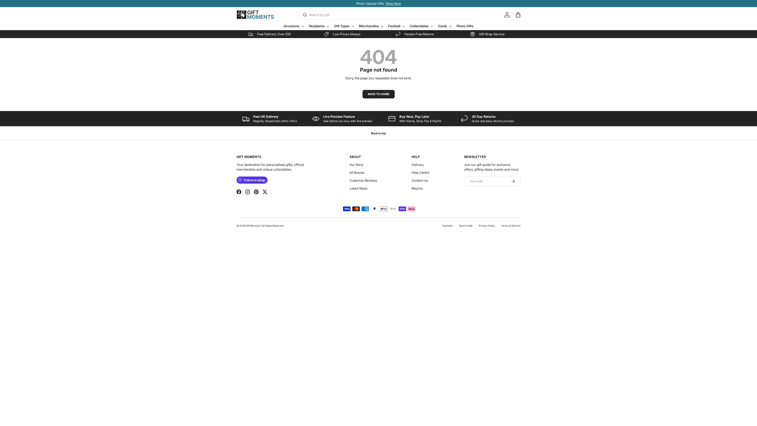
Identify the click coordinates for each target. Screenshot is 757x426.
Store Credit (466, 225)
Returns (417, 188)
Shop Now (393, 4)
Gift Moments (253, 225)
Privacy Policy (487, 225)
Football (394, 26)
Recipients (317, 26)
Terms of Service (510, 225)
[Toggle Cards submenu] (450, 26)
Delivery (418, 165)
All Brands (357, 173)
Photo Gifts (465, 26)
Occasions (291, 26)
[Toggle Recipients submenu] (327, 26)
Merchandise (369, 26)
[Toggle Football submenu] (403, 26)
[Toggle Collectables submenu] (431, 26)
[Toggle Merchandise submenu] (381, 26)
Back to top (378, 133)
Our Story (357, 165)
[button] (518, 14)
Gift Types (342, 26)
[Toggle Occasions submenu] (302, 26)
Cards (442, 26)
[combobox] (388, 14)
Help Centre (420, 173)
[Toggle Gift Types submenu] (352, 26)
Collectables (419, 26)
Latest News (358, 188)
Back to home (378, 94)
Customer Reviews (363, 180)
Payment (448, 225)
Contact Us (420, 180)
